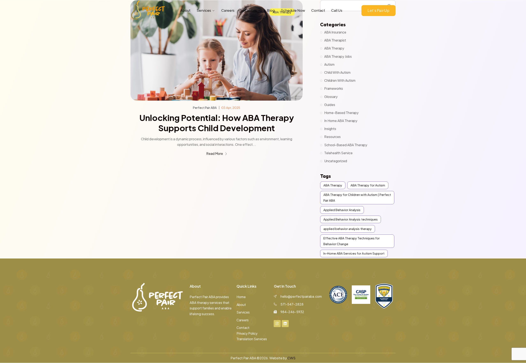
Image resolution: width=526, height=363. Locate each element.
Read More (215, 153)
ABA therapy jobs (338, 56)
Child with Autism (337, 72)
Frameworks (333, 88)
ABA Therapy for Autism (368, 185)
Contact (318, 10)
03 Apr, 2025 (230, 107)
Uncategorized (335, 161)
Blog (271, 10)
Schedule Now (293, 10)
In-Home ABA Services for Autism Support (353, 253)
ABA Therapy (334, 48)
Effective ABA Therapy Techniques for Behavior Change (351, 241)
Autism (329, 64)
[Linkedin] (285, 323)
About (185, 10)
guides (329, 104)
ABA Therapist (335, 40)
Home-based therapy (341, 112)
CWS (291, 358)
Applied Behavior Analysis (342, 210)
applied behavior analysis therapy (347, 229)
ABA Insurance (335, 32)
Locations (249, 10)
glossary (331, 96)
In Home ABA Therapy (340, 120)
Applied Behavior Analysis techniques (350, 219)
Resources (332, 136)
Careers (227, 10)
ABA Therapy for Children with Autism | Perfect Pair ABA (357, 197)
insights (330, 128)
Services (204, 10)
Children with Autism (339, 80)
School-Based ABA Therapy (345, 145)
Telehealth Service (338, 153)
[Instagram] (277, 323)
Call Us (336, 10)
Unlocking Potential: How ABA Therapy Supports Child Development (216, 123)
